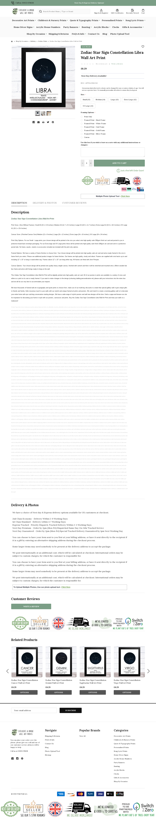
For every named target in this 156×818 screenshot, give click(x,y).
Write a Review (117, 64)
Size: (83, 95)
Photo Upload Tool (119, 34)
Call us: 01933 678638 (25, 3)
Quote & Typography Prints (84, 20)
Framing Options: (88, 112)
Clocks (115, 27)
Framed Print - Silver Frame (95, 134)
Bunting (86, 27)
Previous (7, 671)
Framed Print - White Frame (95, 124)
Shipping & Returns (59, 34)
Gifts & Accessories (132, 27)
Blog (105, 34)
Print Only (88, 117)
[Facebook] (34, 122)
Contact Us (93, 34)
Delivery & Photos (45, 202)
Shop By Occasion (36, 34)
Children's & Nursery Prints (52, 20)
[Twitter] (48, 122)
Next (148, 671)
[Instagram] (17, 758)
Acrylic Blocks (101, 27)
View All (82, 736)
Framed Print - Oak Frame (94, 127)
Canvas (86, 137)
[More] (35, 20)
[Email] (38, 122)
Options (24, 692)
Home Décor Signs (23, 27)
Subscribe (70, 710)
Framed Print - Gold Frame (94, 130)
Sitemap (48, 755)
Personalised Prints (112, 20)
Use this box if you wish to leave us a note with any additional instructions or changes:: (110, 143)
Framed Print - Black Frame (94, 120)
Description (19, 202)
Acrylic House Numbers (48, 27)
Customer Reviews (74, 202)
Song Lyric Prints (135, 20)
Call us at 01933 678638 (19, 751)
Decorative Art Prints (23, 20)
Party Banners (70, 27)
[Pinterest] (53, 122)
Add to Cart (119, 163)
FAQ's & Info (78, 34)
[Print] (43, 122)
